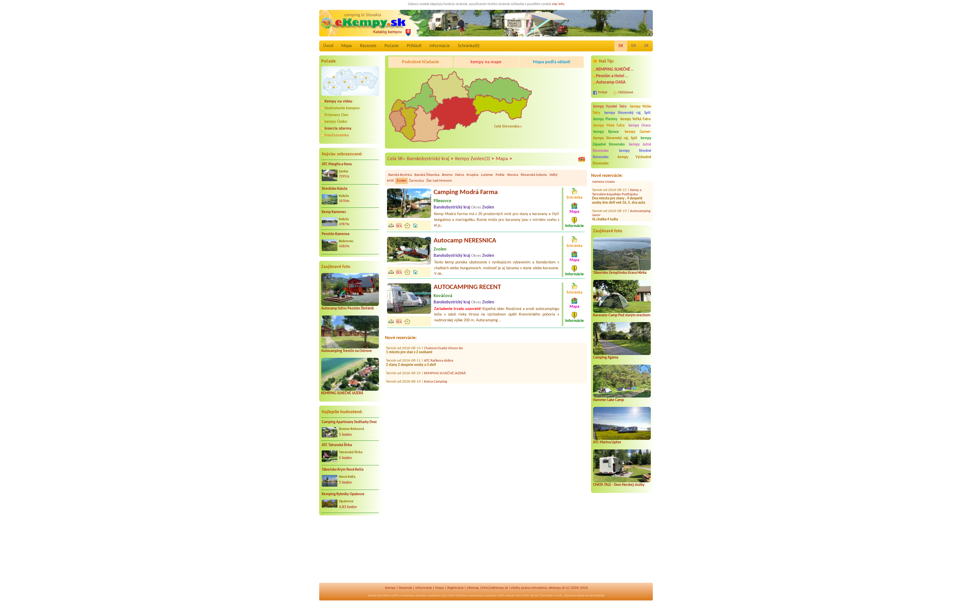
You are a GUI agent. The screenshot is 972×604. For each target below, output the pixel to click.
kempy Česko (336, 122)
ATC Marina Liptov (607, 442)
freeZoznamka (337, 135)
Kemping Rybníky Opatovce (343, 494)
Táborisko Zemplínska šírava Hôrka (619, 273)
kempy (510, 595)
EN (633, 46)
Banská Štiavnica (426, 175)
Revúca (512, 175)
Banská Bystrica (400, 175)
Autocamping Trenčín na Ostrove (346, 351)
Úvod (328, 46)
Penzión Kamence (336, 234)
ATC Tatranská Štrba (337, 445)
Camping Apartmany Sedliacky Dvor (349, 422)
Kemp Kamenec (334, 212)
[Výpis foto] (581, 159)
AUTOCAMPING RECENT (467, 287)
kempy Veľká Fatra (635, 119)
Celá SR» (396, 158)
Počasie (391, 46)
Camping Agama (605, 358)
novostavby (475, 595)
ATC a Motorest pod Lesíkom (445, 378)
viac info (558, 4)
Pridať (602, 92)
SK (620, 46)
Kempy (390, 588)
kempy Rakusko (594, 595)
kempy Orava (640, 126)
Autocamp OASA (610, 82)
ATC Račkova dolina (438, 345)
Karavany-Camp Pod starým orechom (621, 315)
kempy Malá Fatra (608, 126)
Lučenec (487, 175)
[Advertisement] (350, 552)
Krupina (472, 175)
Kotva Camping (435, 365)
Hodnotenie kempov (342, 108)
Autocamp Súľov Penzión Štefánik (347, 308)
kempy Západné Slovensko (622, 141)
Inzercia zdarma (338, 129)
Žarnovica (416, 181)
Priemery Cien (337, 115)
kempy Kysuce (606, 132)
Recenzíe (368, 46)
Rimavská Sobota (534, 175)
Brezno (447, 175)
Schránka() (468, 46)
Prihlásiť (414, 46)
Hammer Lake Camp (608, 400)
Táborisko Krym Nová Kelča (342, 470)
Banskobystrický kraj (430, 159)
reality (394, 595)
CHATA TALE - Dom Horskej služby (618, 485)
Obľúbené (625, 92)
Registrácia (455, 588)
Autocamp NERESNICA (465, 240)
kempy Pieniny (605, 119)
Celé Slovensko (507, 126)
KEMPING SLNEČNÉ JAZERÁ (342, 393)
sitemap (473, 588)
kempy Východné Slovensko (622, 160)
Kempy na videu (338, 101)
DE (646, 46)
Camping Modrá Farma (466, 192)
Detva (459, 175)
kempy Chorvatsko (542, 595)
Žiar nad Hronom (439, 181)
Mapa (346, 46)
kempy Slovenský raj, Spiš (627, 113)
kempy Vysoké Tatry (610, 107)
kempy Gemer (638, 132)
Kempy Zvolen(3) (474, 159)
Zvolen (401, 181)
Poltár (500, 175)
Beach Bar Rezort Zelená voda (618, 214)
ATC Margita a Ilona (337, 164)
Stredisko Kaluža (334, 189)
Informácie (440, 46)
